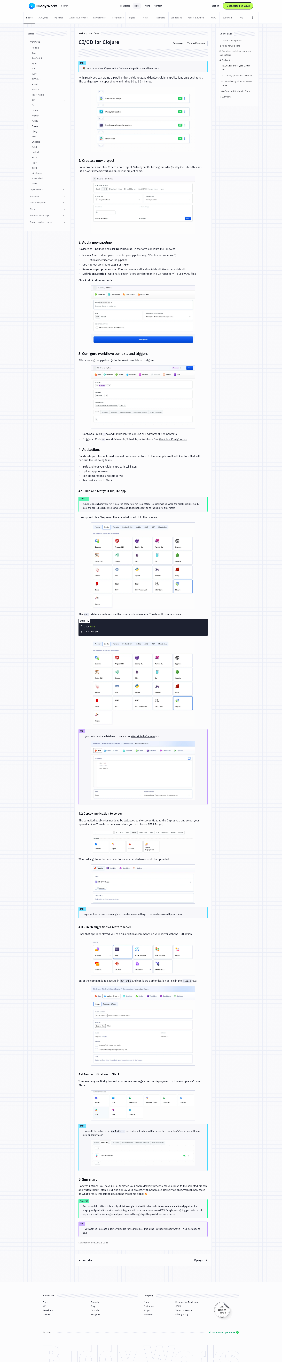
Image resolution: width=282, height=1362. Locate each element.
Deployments (36, 189)
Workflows (35, 42)
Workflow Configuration (173, 439)
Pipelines (59, 17)
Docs (137, 5)
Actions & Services (78, 17)
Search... (72, 5)
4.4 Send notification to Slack (235, 91)
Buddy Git (227, 17)
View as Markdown (196, 43)
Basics (29, 17)
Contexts (171, 434)
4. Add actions (226, 60)
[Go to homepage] (43, 6)
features (123, 68)
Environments (100, 17)
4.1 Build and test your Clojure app (236, 67)
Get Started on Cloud (238, 5)
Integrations (118, 17)
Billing (32, 209)
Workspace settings (39, 215)
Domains (161, 17)
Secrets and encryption (41, 222)
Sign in (215, 5)
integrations (135, 68)
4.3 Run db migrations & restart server (236, 83)
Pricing (147, 5)
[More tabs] (253, 17)
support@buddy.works (168, 1228)
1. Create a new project (230, 40)
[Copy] (88, 621)
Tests (145, 17)
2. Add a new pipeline (229, 45)
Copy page (178, 43)
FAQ (241, 17)
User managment (38, 202)
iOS (33, 100)
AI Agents (43, 17)
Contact (158, 5)
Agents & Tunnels (196, 17)
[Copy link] (118, 160)
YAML (213, 17)
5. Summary (225, 96)
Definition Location (94, 273)
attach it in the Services (143, 736)
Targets (131, 17)
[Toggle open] (64, 42)
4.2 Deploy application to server (237, 75)
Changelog (125, 5)
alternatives (152, 68)
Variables (34, 196)
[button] (143, 119)
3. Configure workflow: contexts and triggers (235, 53)
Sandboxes (176, 17)
